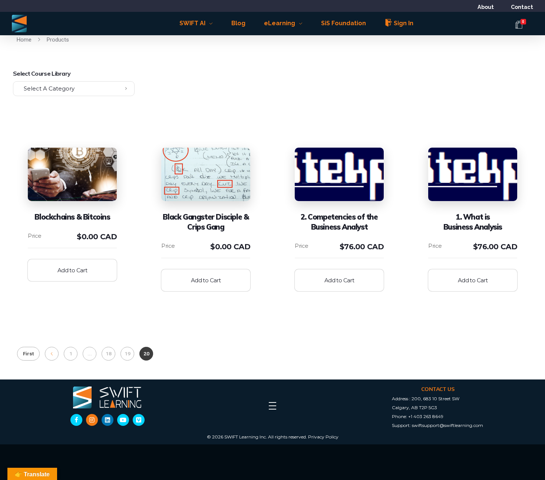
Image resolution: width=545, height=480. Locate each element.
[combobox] (74, 88)
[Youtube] (123, 420)
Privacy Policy (323, 437)
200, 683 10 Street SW (435, 398)
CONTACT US (437, 389)
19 (128, 353)
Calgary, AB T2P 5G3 (414, 407)
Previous (52, 354)
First (28, 353)
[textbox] (74, 88)
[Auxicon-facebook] (76, 420)
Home (24, 39)
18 (109, 353)
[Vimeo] (139, 420)
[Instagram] (92, 420)
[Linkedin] (107, 420)
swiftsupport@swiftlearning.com (447, 425)
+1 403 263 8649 (425, 416)
